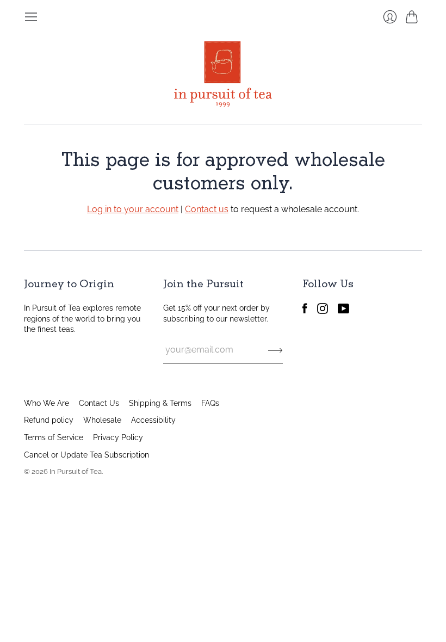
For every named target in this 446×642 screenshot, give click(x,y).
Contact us (206, 209)
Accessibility (153, 420)
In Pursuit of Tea (75, 471)
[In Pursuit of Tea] (223, 74)
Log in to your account (132, 209)
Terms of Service (53, 437)
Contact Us (99, 403)
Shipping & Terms (160, 403)
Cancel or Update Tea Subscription (86, 454)
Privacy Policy (118, 437)
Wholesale (102, 420)
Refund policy (48, 420)
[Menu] (31, 16)
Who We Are (46, 403)
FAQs (210, 403)
